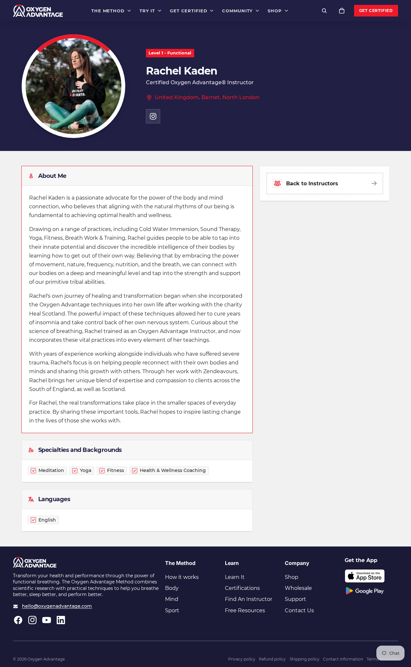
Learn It (235, 577)
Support (295, 599)
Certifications (242, 588)
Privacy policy (241, 659)
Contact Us (299, 610)
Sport (172, 610)
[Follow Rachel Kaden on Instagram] (153, 116)
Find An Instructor (248, 599)
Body (172, 588)
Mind (171, 599)
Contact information (343, 659)
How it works (182, 577)
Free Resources (245, 610)
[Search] (324, 11)
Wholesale (298, 588)
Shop (291, 577)
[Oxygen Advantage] (38, 11)
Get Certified (376, 10)
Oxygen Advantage (46, 659)
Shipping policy (304, 659)
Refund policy (272, 659)
